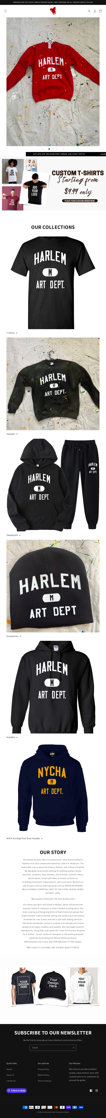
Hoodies (10, 737)
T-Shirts (10, 332)
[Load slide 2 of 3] (53, 149)
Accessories (12, 636)
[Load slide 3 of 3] (57, 149)
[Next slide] (63, 149)
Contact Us (11, 1081)
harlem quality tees (48, 1112)
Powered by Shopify (62, 1112)
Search (9, 1069)
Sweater (10, 433)
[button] (5, 11)
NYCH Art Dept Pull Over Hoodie (23, 838)
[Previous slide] (43, 149)
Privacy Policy (43, 1069)
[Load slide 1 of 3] (49, 149)
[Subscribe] (73, 1048)
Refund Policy (43, 1075)
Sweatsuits (12, 535)
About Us (10, 1075)
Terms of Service (44, 1081)
